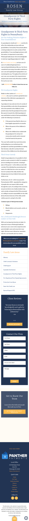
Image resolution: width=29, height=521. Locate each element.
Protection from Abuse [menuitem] (9, 282)
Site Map (14, 489)
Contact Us (14, 487)
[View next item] (17, 320)
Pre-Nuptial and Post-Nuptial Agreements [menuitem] (14, 278)
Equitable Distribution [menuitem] (9, 270)
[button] (26, 518)
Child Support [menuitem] (7, 265)
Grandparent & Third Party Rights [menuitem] (12, 274)
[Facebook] (12, 498)
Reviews (15, 485)
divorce (19, 43)
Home (14, 477)
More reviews (14, 324)
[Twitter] (16, 498)
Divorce (14, 483)
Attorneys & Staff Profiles (14, 411)
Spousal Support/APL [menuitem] (9, 290)
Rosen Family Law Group (9, 62)
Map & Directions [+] (14, 471)
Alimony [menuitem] (5, 257)
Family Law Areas (14, 481)
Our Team (14, 479)
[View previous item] (11, 320)
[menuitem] (14, 477)
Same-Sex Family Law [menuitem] (9, 286)
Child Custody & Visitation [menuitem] (10, 261)
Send (14, 381)
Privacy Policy (14, 491)
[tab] (26, 257)
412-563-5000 (20, 1)
